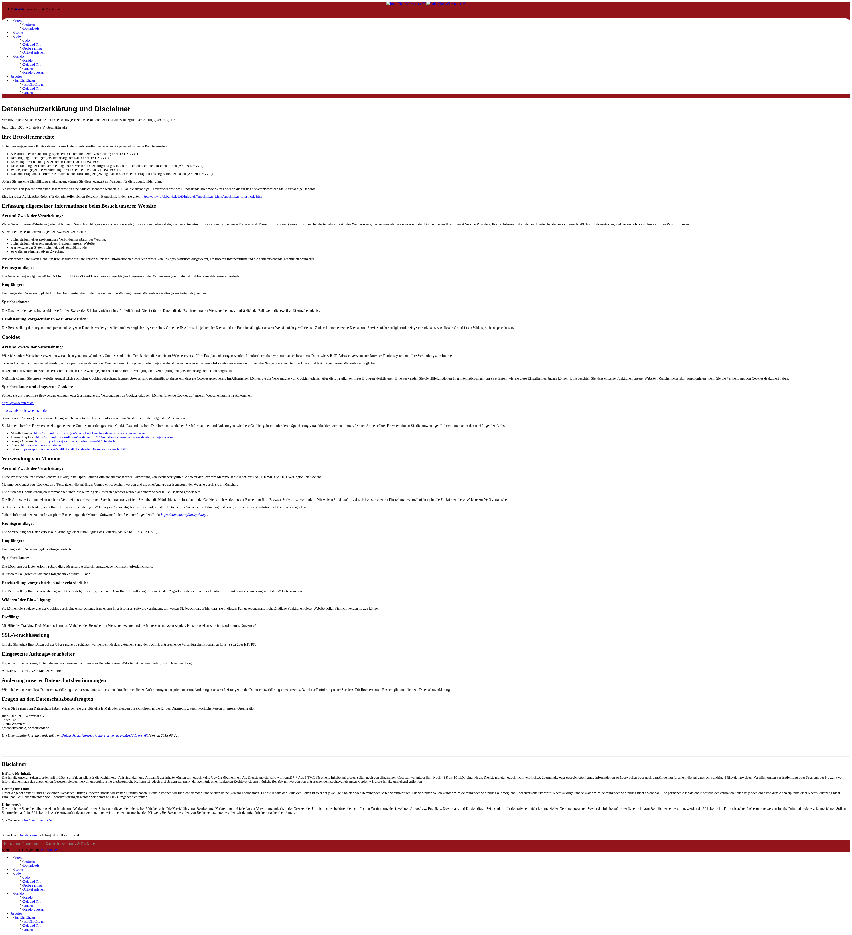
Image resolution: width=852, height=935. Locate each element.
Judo (17, 36)
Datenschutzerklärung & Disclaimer (71, 843)
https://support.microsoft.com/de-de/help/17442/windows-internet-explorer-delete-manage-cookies (104, 437)
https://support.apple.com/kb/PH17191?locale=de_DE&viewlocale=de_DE (73, 449)
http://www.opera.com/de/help (42, 445)
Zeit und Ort (31, 44)
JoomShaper (49, 850)
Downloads (31, 28)
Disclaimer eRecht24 (37, 820)
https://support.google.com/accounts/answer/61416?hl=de (75, 441)
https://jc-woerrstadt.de (18, 403)
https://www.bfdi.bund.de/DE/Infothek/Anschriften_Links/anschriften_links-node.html (202, 196)
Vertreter (29, 24)
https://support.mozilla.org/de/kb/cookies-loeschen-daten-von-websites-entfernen (90, 433)
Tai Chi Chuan (24, 80)
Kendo (19, 56)
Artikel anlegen (34, 52)
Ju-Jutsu (16, 76)
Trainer (28, 68)
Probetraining (32, 48)
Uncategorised (28, 835)
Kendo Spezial (33, 72)
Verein (18, 20)
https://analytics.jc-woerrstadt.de (24, 410)
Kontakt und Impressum (21, 843)
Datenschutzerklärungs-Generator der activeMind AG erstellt (104, 735)
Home (18, 32)
